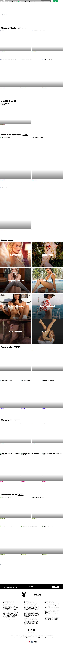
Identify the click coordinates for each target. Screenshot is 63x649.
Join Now (55, 1)
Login (60, 1)
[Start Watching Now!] (25, 3)
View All (25, 134)
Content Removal (53, 637)
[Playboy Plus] (6, 1)
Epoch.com (11, 637)
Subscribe (56, 586)
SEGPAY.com (39, 637)
